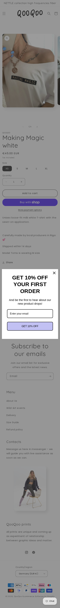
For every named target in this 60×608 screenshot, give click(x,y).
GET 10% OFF (30, 326)
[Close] (54, 273)
